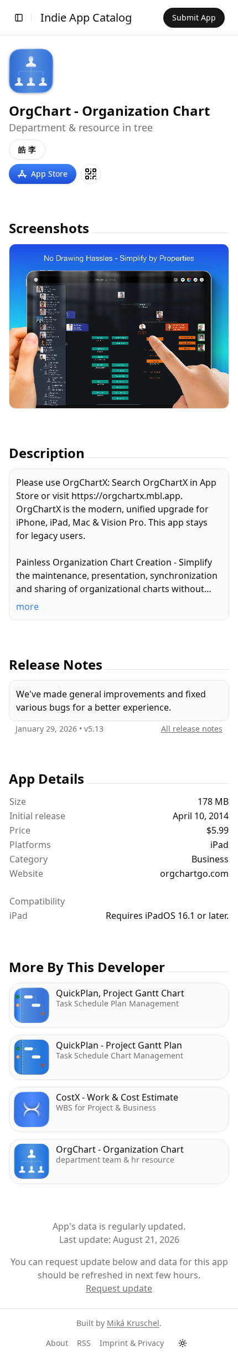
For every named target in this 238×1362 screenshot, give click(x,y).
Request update (119, 1288)
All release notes (192, 728)
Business (210, 859)
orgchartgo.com (194, 873)
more (27, 606)
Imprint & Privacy (132, 1343)
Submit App (194, 17)
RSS (84, 1343)
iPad (18, 915)
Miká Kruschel (133, 1323)
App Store (49, 173)
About (57, 1343)
